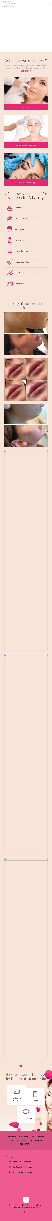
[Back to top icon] (26, 1200)
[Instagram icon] (27, 1211)
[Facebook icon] (25, 1211)
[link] (26, 333)
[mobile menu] (48, 4)
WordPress (35, 1208)
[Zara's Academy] (8, 4)
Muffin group (30, 1205)
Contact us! (26, 71)
